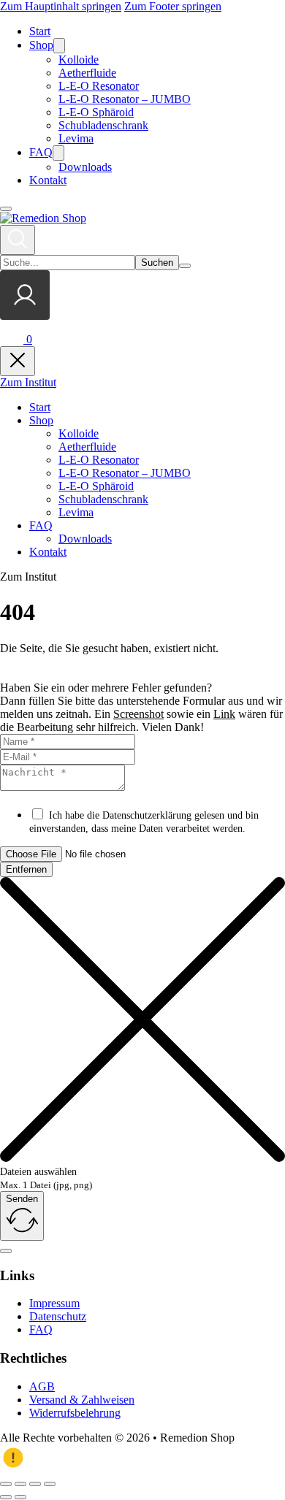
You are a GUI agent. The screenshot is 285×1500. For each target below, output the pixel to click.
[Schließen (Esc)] (50, 1484)
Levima (76, 138)
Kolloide (78, 59)
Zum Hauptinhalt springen (60, 6)
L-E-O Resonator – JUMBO (124, 99)
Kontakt (47, 180)
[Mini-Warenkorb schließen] (17, 361)
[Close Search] (185, 266)
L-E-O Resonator (98, 86)
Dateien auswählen (38, 1171)
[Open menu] (6, 209)
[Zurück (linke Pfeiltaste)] (6, 1497)
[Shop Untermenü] (59, 45)
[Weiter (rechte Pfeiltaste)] (20, 1497)
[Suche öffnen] (17, 240)
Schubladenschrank (103, 125)
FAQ (41, 152)
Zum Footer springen (172, 6)
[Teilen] (35, 1484)
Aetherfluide (87, 72)
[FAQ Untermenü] (58, 153)
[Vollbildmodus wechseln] (20, 1484)
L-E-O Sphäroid (96, 112)
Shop (41, 45)
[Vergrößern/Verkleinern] (6, 1484)
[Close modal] (6, 1251)
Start (39, 31)
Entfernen (26, 869)
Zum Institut (28, 382)
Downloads (85, 167)
